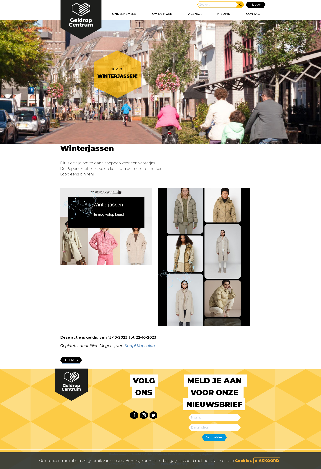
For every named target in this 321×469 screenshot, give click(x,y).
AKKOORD (268, 460)
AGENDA (195, 14)
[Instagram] (144, 415)
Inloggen (256, 4)
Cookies (243, 460)
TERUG (72, 360)
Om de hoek (162, 14)
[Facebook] (134, 415)
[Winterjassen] (106, 226)
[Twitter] (153, 415)
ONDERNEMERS (124, 14)
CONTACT (254, 14)
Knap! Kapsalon (139, 345)
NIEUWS (223, 14)
